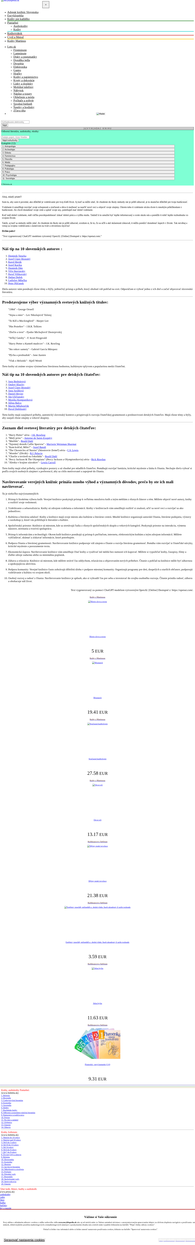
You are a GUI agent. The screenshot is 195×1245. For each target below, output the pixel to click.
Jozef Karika (15, 265)
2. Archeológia (8, 149)
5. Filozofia (7, 159)
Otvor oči (97, 820)
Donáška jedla (21, 60)
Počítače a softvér (23, 100)
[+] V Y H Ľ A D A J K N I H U (97, 128)
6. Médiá (6, 162)
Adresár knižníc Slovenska (22, 12)
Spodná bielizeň (22, 103)
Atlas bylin (97, 1003)
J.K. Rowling (38, 435)
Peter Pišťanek (16, 283)
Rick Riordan (98, 459)
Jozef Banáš (39, 447)
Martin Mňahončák (18, 406)
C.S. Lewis (72, 450)
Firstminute (20, 50)
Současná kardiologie (97, 759)
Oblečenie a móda (23, 97)
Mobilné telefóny (23, 87)
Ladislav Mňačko (17, 280)
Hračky (17, 73)
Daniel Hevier (15, 393)
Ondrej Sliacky (16, 384)
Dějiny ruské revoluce (98, 881)
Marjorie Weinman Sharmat (61, 444)
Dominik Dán (15, 268)
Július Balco (14, 402)
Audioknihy (20, 26)
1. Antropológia (9, 146)
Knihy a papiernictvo (25, 77)
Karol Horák (15, 262)
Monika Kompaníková (20, 399)
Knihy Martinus (16, 40)
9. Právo (6, 172)
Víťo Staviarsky (16, 271)
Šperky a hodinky (23, 107)
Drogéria (18, 63)
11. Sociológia (8, 178)
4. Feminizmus (9, 156)
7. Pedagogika (8, 165)
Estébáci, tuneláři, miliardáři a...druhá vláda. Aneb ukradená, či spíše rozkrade (97, 942)
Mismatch (97, 698)
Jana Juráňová (16, 390)
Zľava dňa (19, 110)
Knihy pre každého (18, 18)
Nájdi (4, 125)
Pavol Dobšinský (17, 409)
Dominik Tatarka (17, 255)
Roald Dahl (27, 441)
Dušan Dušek (15, 277)
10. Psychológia (9, 175)
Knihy (17, 29)
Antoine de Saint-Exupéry (38, 438)
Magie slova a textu (97, 636)
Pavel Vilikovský (17, 274)
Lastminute (19, 53)
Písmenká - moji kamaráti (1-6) (97, 1064)
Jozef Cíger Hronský (19, 258)
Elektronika (20, 66)
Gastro (17, 70)
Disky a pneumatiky (25, 56)
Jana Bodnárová (17, 381)
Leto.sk (11, 46)
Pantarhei (12, 22)
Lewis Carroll (48, 462)
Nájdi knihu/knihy (10, 140)
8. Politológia (8, 169)
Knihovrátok (14, 33)
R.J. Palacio (36, 453)
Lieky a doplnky (23, 83)
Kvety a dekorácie (23, 80)
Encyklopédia (15, 15)
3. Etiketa (6, 153)
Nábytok (18, 90)
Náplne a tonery (22, 93)
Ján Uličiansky (16, 396)
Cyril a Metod (15, 37)
